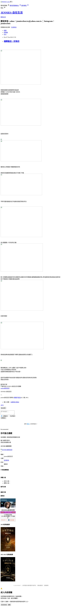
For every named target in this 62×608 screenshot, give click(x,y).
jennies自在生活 (5, 388)
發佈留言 (3, 418)
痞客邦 (16, 397)
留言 (19, 397)
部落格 (6, 32)
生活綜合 (13, 27)
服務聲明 (46, 585)
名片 (5, 34)
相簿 (5, 30)
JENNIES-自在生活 (12, 12)
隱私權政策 (40, 585)
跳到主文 (3, 17)
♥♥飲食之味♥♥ (15, 402)
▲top (2, 405)
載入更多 (3, 408)
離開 (9, 604)
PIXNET (19, 585)
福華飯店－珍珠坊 (11, 41)
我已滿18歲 (4, 604)
